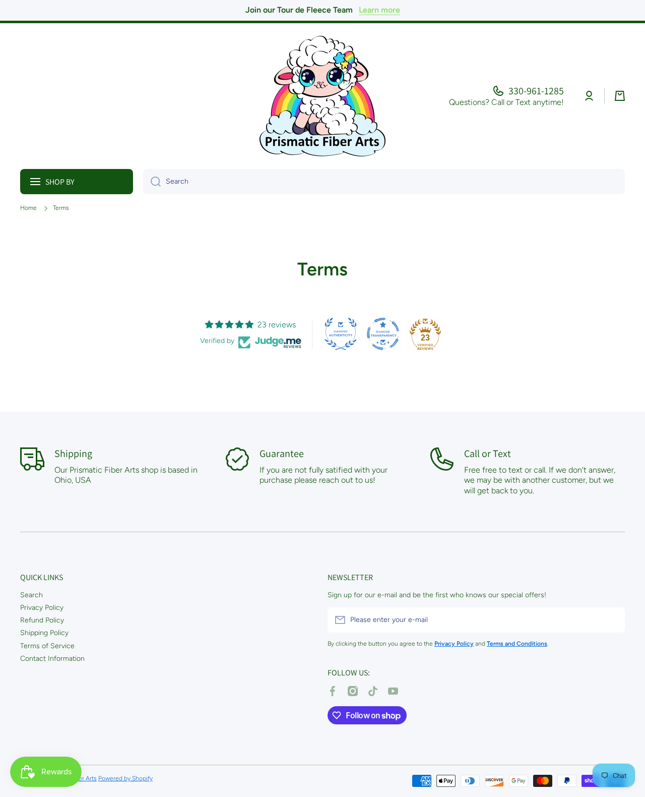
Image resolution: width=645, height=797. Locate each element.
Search (31, 595)
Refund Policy (42, 620)
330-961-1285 (536, 90)
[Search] (152, 181)
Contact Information (52, 658)
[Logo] (322, 96)
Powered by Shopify (125, 778)
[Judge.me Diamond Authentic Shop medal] (341, 334)
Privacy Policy (41, 607)
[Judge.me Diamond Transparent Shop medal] (383, 334)
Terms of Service (47, 646)
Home (28, 207)
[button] (620, 96)
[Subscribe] (612, 620)
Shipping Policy (44, 633)
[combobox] (384, 181)
